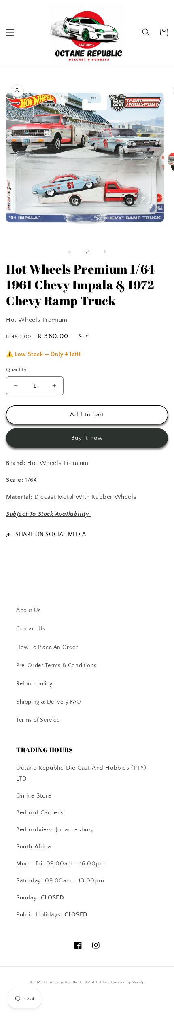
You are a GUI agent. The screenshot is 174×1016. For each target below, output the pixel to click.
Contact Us (30, 629)
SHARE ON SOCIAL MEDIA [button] (50, 534)
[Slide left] (69, 252)
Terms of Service (38, 720)
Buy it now (87, 438)
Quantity (16, 369)
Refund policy (34, 684)
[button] (10, 32)
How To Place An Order (47, 647)
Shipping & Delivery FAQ (48, 702)
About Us (28, 610)
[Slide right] (105, 252)
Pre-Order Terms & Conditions (56, 665)
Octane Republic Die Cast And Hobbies (77, 982)
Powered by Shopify (127, 982)
